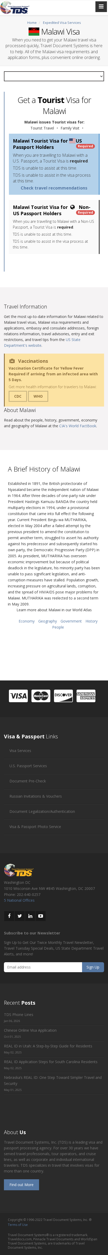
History (91, 621)
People (58, 627)
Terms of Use (18, 1224)
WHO (38, 396)
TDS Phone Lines (18, 1014)
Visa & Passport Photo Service (35, 826)
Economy (27, 621)
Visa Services (20, 750)
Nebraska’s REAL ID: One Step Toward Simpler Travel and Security (53, 1080)
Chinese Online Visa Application (30, 1030)
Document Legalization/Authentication (42, 811)
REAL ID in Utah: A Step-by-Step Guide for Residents (48, 1045)
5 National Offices (19, 900)
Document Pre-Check (27, 780)
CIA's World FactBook (77, 425)
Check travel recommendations (54, 188)
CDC (17, 396)
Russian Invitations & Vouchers (35, 796)
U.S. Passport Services (28, 765)
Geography (47, 621)
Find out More (21, 1184)
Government (71, 621)
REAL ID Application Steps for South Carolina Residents (51, 1061)
